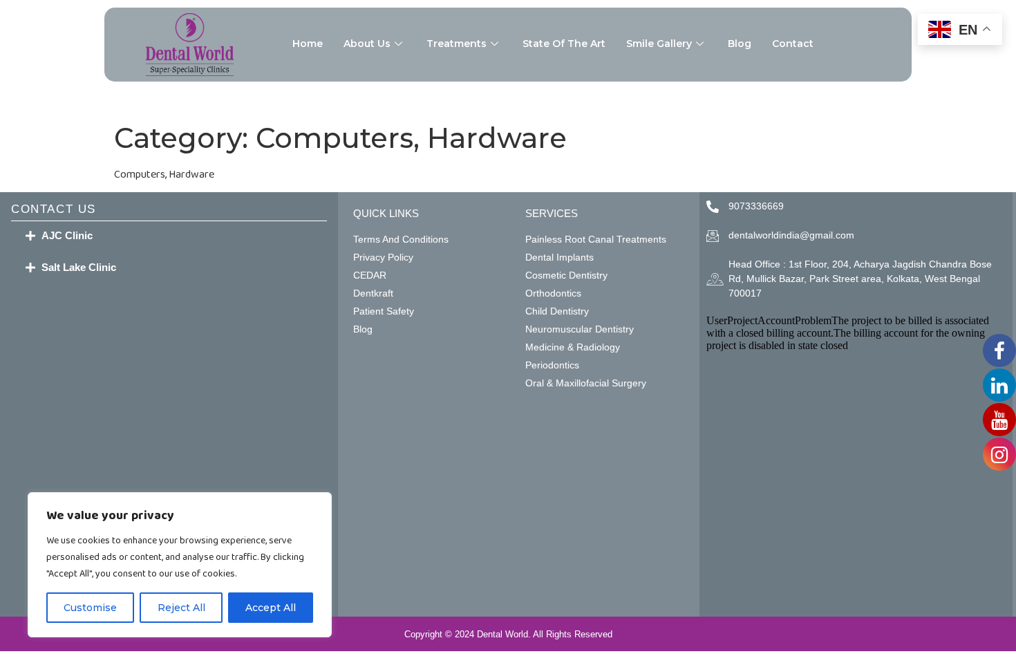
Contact (792, 43)
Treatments (456, 43)
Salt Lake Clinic (78, 267)
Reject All (181, 607)
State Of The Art (564, 43)
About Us (367, 43)
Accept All (270, 607)
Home (307, 43)
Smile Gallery (659, 43)
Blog (739, 43)
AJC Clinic (67, 235)
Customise (90, 607)
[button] (169, 236)
